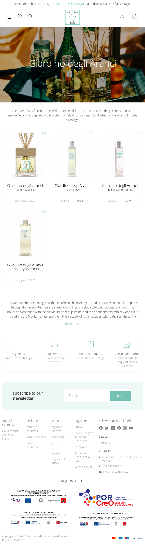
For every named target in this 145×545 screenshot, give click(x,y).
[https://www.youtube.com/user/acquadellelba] (131, 427)
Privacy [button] (79, 427)
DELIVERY (54, 354)
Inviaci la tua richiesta (115, 471)
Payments (18, 354)
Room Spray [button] (58, 437)
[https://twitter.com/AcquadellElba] (107, 427)
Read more (72, 324)
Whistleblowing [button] (83, 467)
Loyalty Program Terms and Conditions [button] (84, 437)
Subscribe (120, 396)
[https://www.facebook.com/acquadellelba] (101, 427)
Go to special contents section (10, 434)
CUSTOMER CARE (127, 354)
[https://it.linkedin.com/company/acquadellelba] (113, 427)
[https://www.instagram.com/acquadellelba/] (125, 427)
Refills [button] (54, 443)
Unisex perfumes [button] (32, 445)
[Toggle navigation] (9, 17)
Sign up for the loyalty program (66, 4)
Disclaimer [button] (81, 447)
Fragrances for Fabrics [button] (59, 461)
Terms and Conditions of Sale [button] (82, 457)
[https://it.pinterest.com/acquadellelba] (119, 427)
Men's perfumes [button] (36, 437)
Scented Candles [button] (55, 451)
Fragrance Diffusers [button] (56, 429)
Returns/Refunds (90, 354)
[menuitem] (36, 429)
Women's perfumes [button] (32, 429)
